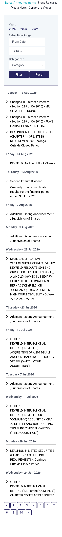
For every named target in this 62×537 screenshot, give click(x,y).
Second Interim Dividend (26, 181)
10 (21, 512)
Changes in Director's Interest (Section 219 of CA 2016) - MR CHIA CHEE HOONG (30, 106)
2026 (12, 29)
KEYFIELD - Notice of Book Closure (33, 163)
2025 (23, 29)
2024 (35, 29)
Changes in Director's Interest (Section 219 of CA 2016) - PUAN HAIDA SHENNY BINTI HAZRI (31, 121)
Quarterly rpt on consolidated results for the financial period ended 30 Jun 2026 (29, 192)
